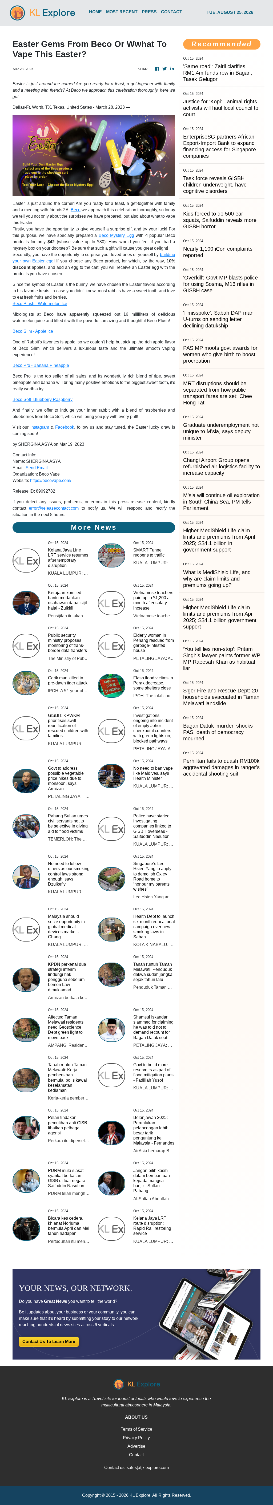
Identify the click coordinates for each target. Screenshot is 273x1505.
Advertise (136, 1446)
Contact (136, 1455)
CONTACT (171, 12)
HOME (95, 12)
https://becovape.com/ (50, 480)
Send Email (37, 467)
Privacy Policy (136, 1437)
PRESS (149, 12)
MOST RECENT (122, 12)
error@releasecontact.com (54, 508)
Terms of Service (136, 1429)
